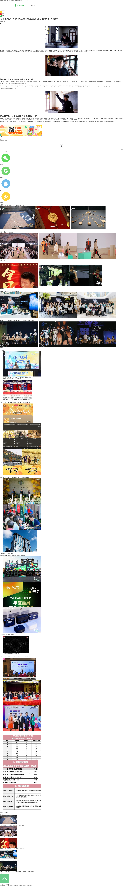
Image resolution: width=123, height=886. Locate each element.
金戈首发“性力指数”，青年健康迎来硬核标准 (9, 734)
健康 (19, 0)
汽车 (23, 0)
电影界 (4, 21)
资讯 (3, 0)
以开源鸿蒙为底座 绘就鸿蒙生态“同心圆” (11, 653)
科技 (25, 0)
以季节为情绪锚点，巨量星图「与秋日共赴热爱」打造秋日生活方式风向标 (15, 402)
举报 (1, 139)
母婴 (13, 0)
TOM (4, 400)
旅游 (9, 0)
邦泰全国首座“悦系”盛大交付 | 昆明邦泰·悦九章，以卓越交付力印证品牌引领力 (15, 477)
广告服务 (6, 884)
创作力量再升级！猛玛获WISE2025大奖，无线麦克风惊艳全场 (12, 555)
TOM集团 (2, 884)
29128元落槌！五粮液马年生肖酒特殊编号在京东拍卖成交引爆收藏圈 (16, 399)
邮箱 (27, 0)
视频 (15, 0)
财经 (17, 0)
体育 (7, 0)
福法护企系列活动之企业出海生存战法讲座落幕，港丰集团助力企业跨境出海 (15, 656)
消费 (21, 0)
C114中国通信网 (6, 378)
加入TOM (10, 884)
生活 (11, 0)
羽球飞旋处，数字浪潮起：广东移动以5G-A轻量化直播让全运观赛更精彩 (17, 377)
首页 (1, 0)
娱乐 (5, 0)
